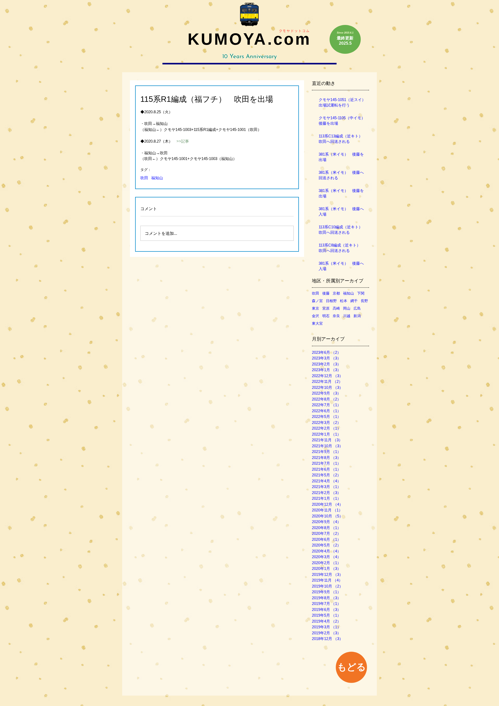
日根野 (331, 301)
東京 (315, 308)
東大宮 (317, 323)
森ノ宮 (317, 301)
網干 (354, 301)
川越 (346, 316)
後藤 (326, 293)
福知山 (157, 178)
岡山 (346, 308)
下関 (360, 293)
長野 (364, 301)
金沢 (315, 316)
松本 (343, 301)
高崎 (336, 308)
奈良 (336, 316)
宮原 (326, 308)
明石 (326, 316)
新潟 (357, 316)
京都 (336, 293)
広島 (357, 308)
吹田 (144, 178)
